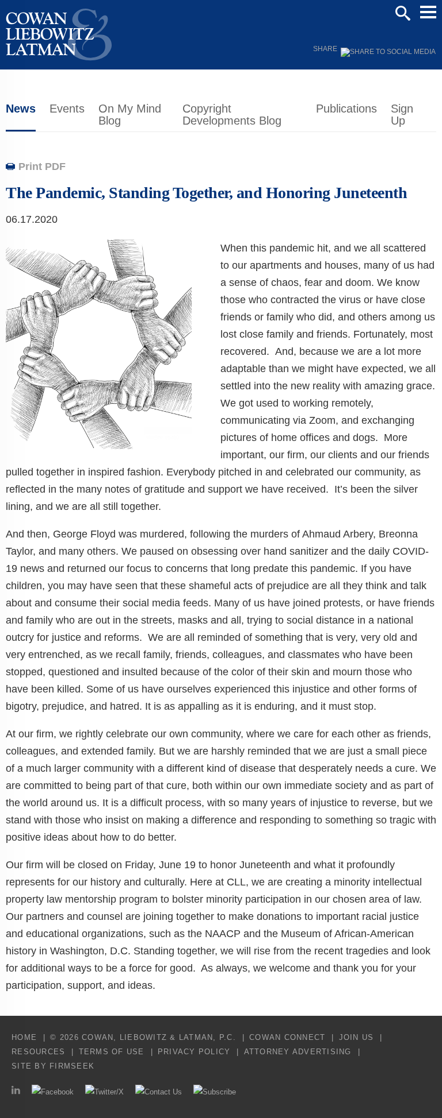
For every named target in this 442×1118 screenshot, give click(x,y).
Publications (346, 108)
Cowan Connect (287, 1037)
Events (67, 108)
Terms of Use (111, 1051)
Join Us (356, 1037)
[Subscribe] (214, 1092)
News (21, 108)
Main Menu (428, 12)
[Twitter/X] (104, 1092)
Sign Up (402, 114)
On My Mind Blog (129, 114)
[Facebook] (53, 1092)
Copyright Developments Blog (231, 114)
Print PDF (42, 166)
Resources (38, 1051)
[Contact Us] (158, 1092)
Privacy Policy (194, 1051)
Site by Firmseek (53, 1066)
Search (402, 13)
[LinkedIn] (16, 1092)
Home (24, 1037)
